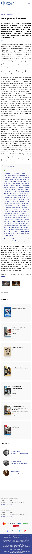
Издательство (5, 13)
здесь (3, 276)
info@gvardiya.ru (6, 504)
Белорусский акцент (7, 14)
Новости (14, 13)
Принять (6, 551)
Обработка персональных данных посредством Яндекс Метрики (18, 551)
